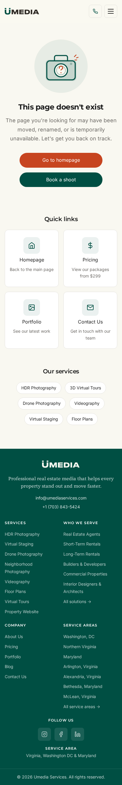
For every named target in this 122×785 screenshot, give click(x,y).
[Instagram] (44, 734)
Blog (9, 666)
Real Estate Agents (81, 534)
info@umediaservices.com (61, 497)
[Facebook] (61, 734)
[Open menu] (110, 11)
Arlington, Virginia (80, 666)
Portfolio (13, 656)
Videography (86, 403)
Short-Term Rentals (81, 543)
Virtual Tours (17, 601)
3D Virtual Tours (85, 387)
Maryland (72, 656)
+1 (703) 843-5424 (61, 506)
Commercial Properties (85, 573)
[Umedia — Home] (22, 11)
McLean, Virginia (79, 696)
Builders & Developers (84, 564)
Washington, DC (78, 636)
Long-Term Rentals (81, 553)
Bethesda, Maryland (82, 686)
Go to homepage (61, 160)
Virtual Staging (43, 418)
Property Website (21, 611)
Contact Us (15, 676)
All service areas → (81, 706)
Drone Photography (42, 403)
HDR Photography (38, 387)
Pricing (11, 646)
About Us (14, 636)
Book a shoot (61, 180)
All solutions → (77, 601)
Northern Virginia (79, 646)
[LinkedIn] (77, 734)
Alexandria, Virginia (82, 676)
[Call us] (95, 11)
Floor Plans (82, 418)
